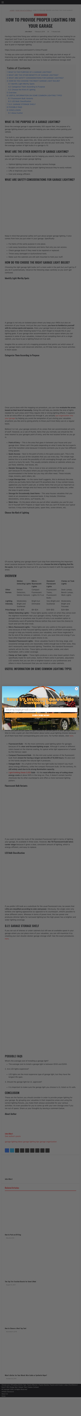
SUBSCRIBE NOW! (40, 715)
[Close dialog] (76, 688)
